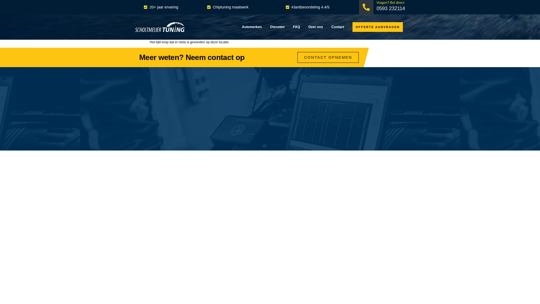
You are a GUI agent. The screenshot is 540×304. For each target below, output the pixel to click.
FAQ (296, 27)
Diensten (277, 27)
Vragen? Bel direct (390, 2)
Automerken (252, 27)
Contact (337, 27)
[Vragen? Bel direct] (366, 7)
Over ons (315, 27)
